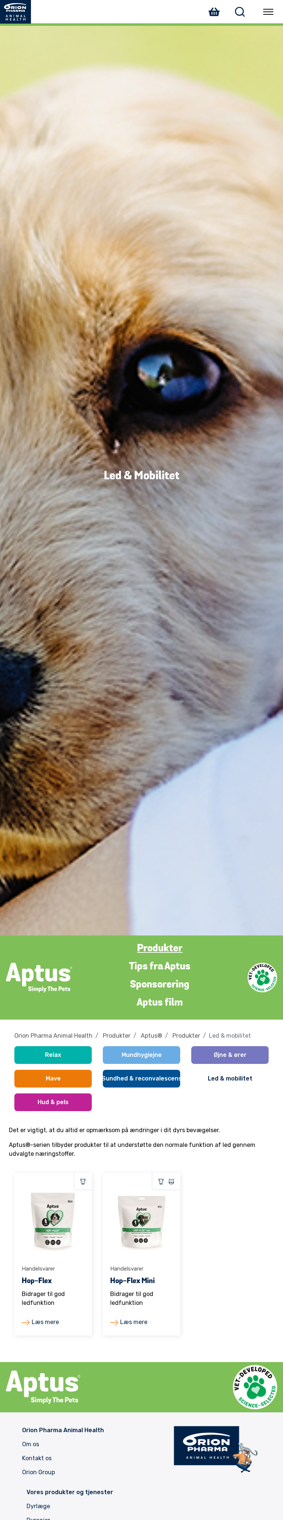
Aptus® (151, 1035)
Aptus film (160, 1003)
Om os (30, 1444)
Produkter (159, 949)
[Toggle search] (240, 12)
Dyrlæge (38, 1506)
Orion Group (38, 1472)
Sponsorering (159, 985)
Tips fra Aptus (160, 967)
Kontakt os (37, 1458)
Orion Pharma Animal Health (53, 1035)
